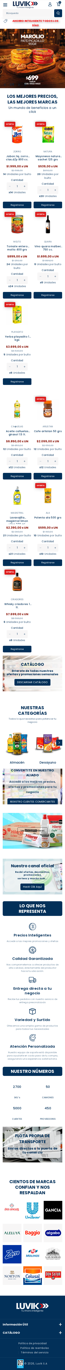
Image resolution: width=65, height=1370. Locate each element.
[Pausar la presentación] (25, 85)
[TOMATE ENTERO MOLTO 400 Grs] (17, 224)
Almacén (17, 762)
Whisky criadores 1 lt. (17, 605)
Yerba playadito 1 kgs (17, 338)
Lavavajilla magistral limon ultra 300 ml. (17, 520)
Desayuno (48, 762)
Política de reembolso (34, 1348)
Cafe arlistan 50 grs (48, 431)
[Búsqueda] (58, 13)
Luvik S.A (41, 1363)
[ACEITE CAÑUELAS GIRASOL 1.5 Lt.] (17, 409)
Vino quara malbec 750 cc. (47, 248)
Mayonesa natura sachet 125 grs (48, 158)
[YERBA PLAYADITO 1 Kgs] (17, 314)
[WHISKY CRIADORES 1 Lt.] (17, 582)
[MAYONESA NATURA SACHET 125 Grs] (48, 134)
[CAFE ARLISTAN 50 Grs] (48, 409)
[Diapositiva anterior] (5, 85)
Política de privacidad (32, 1343)
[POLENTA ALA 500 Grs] (48, 495)
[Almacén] (17, 743)
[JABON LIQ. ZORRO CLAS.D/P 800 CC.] (17, 134)
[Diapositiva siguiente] (19, 85)
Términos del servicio (35, 1352)
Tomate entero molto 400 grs (17, 248)
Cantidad (17, 180)
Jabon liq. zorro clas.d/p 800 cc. (17, 158)
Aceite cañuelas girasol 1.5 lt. (17, 433)
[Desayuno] (47, 743)
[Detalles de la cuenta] (50, 4)
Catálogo (11, 1333)
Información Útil (15, 1324)
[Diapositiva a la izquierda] (6, 743)
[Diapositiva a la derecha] (59, 743)
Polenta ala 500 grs (48, 517)
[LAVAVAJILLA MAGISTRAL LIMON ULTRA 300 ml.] (17, 495)
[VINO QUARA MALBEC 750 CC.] (48, 224)
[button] (5, 5)
